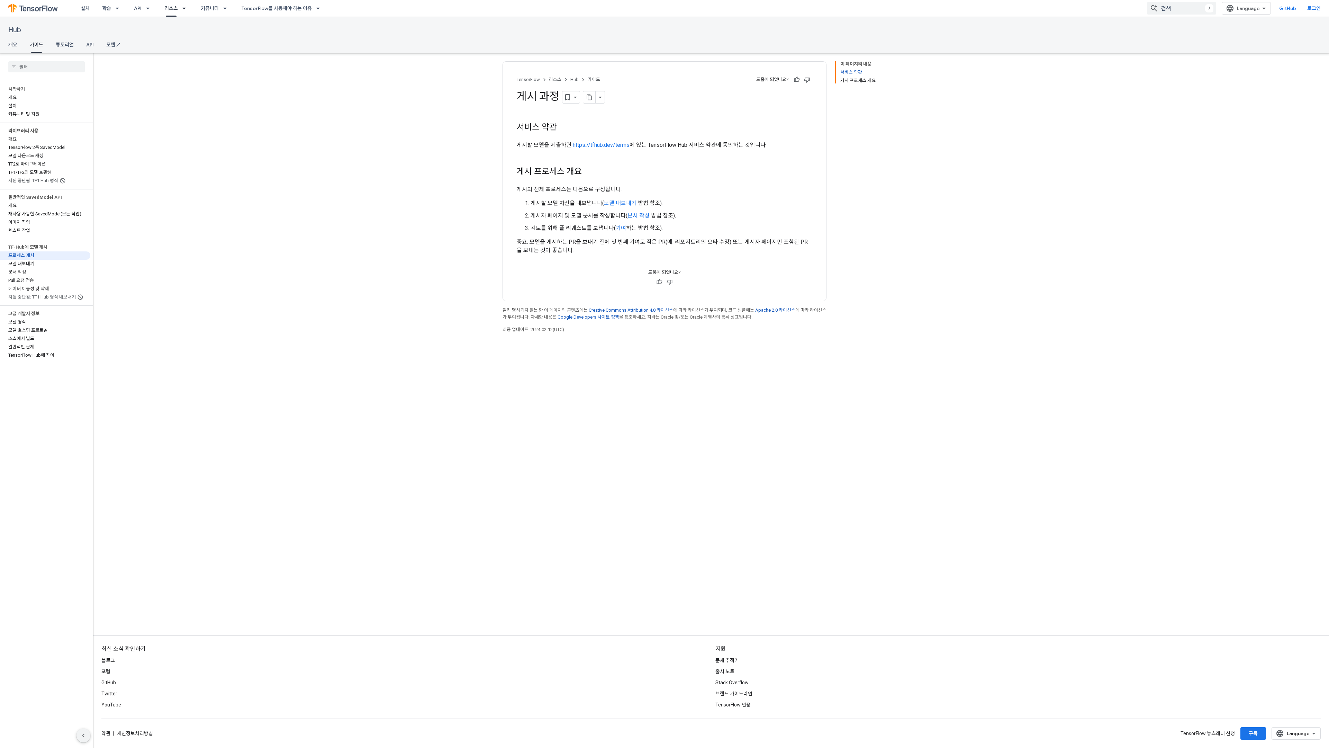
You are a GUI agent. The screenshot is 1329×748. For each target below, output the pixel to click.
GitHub (1287, 8)
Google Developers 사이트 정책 (588, 317)
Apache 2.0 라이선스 (775, 310)
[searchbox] (46, 66)
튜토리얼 (65, 45)
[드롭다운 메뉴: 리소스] (186, 8)
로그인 (1314, 8)
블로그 (108, 660)
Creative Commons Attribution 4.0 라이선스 (631, 310)
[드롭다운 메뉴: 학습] (119, 8)
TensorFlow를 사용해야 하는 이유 (277, 8)
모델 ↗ (113, 45)
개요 (12, 45)
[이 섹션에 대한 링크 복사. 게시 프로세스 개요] (589, 172)
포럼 (105, 671)
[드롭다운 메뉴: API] (150, 8)
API (138, 8)
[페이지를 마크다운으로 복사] (589, 97)
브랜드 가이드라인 (733, 693)
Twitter (109, 693)
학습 (106, 8)
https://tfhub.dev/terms (601, 145)
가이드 (36, 45)
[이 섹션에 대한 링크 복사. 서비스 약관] (564, 128)
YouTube (111, 704)
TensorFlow (528, 79)
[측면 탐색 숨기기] (83, 735)
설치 (85, 8)
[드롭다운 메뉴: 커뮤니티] (227, 8)
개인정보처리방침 (135, 733)
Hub (14, 30)
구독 (1253, 733)
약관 (105, 733)
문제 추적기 (727, 660)
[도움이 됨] (797, 79)
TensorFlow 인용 (733, 704)
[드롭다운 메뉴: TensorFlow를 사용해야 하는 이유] (320, 8)
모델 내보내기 (620, 203)
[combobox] (1181, 8)
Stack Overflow (732, 682)
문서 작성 (638, 215)
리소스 (171, 8)
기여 (621, 228)
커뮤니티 (210, 8)
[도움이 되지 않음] (807, 79)
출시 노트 (724, 671)
